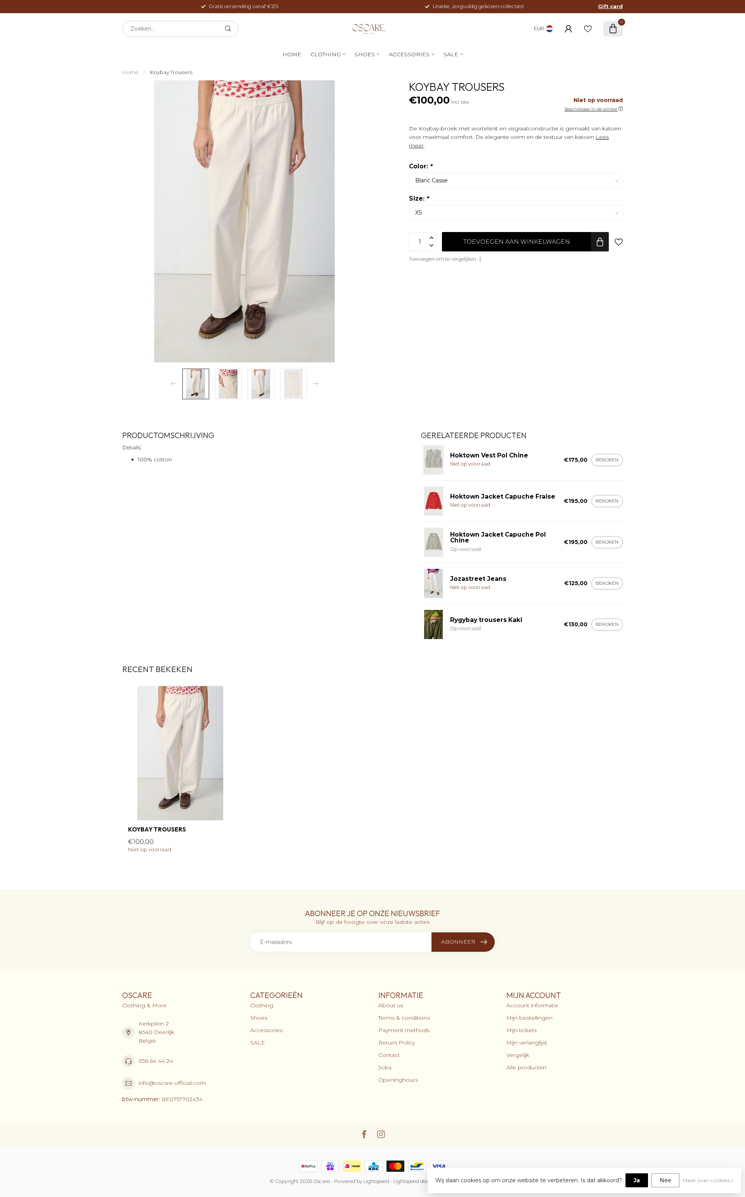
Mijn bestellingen (529, 1017)
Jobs (385, 1067)
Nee (665, 1180)
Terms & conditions (404, 1017)
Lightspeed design (414, 1181)
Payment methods (404, 1030)
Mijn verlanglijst (526, 1042)
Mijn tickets (521, 1030)
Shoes (365, 54)
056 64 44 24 (156, 1060)
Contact (389, 1054)
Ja (637, 1180)
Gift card (610, 6)
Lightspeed (376, 1181)
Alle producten (526, 1067)
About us (390, 1005)
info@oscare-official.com (172, 1082)
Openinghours (398, 1079)
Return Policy (396, 1042)
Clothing (325, 54)
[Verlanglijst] (588, 28)
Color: (420, 166)
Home (291, 54)
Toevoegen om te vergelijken (442, 259)
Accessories (409, 54)
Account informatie (532, 1005)
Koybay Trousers (171, 72)
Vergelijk (517, 1054)
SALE (451, 54)
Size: (419, 198)
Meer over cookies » (708, 1180)
